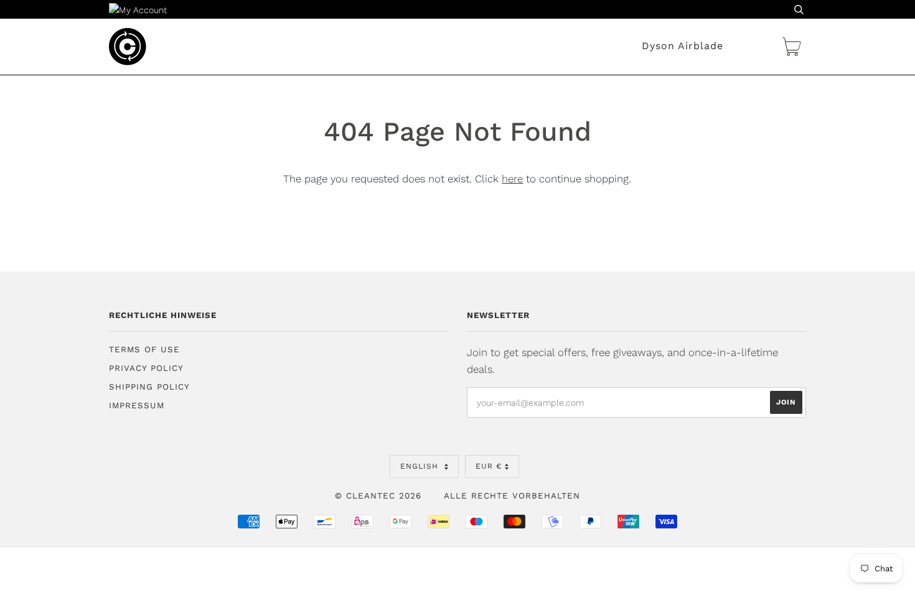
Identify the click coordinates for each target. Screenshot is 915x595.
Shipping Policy (149, 386)
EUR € (489, 466)
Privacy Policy (146, 368)
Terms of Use (144, 349)
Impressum (136, 405)
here (512, 178)
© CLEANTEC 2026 (378, 495)
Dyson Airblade (682, 46)
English (420, 466)
